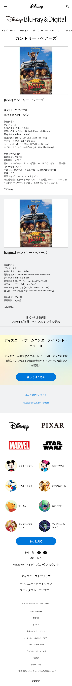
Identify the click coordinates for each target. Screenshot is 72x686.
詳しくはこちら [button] (36, 377)
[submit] (68, 6)
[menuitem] (5, 6)
